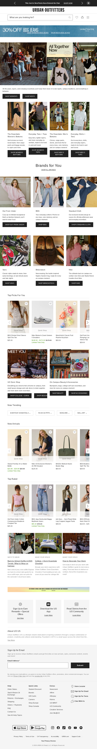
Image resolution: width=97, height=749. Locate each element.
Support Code (76, 736)
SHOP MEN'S (30, 96)
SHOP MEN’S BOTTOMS (59, 154)
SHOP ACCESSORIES (79, 393)
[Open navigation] (88, 17)
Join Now (20, 618)
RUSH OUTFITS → (45, 413)
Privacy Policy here (19, 676)
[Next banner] (82, 3)
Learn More (48, 615)
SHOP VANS (9, 283)
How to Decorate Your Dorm (74, 561)
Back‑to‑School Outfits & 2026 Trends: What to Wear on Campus (20, 563)
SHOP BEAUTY (57, 393)
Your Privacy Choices (48, 741)
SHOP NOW (68, 3)
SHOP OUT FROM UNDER (14, 225)
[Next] (87, 322)
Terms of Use (30, 736)
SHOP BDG (42, 225)
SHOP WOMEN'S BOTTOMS (17, 154)
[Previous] (10, 322)
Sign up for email (81, 691)
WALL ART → (82, 413)
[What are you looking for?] (70, 17)
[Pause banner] (88, 3)
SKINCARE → (65, 413)
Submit (80, 665)
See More (11, 640)
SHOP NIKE (75, 283)
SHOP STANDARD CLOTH (81, 225)
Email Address (13, 661)
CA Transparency (42, 736)
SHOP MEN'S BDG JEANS (60, 33)
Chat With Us (80, 701)
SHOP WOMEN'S (11, 96)
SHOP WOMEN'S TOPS (38, 151)
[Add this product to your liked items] (26, 303)
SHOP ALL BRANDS (48, 170)
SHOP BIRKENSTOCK (46, 283)
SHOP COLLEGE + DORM (19, 396)
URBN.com (65, 736)
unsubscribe (39, 676)
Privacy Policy (18, 736)
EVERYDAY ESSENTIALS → (20, 413)
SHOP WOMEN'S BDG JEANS (37, 33)
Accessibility (55, 736)
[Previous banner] (15, 3)
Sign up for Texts (81, 696)
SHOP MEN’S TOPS (80, 154)
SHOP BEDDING (43, 396)
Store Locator (80, 686)
